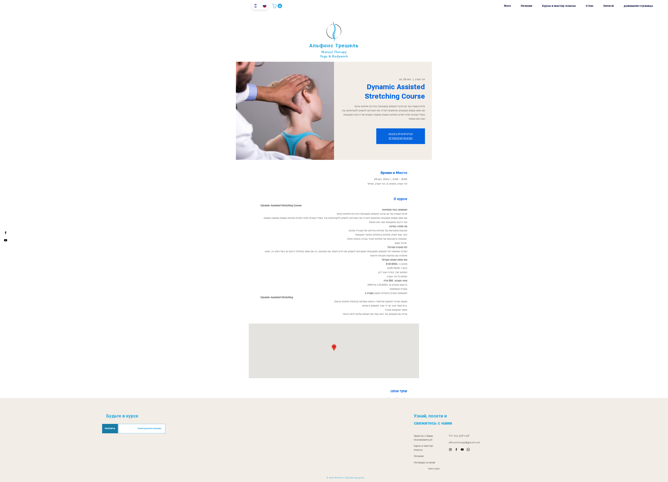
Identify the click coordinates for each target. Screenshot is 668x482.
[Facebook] (5, 233)
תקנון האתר (434, 468)
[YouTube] (462, 449)
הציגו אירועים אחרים (400, 138)
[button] (277, 6)
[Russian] (264, 6)
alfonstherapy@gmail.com (464, 442)
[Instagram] (450, 449)
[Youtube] (5, 240)
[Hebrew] (255, 6)
